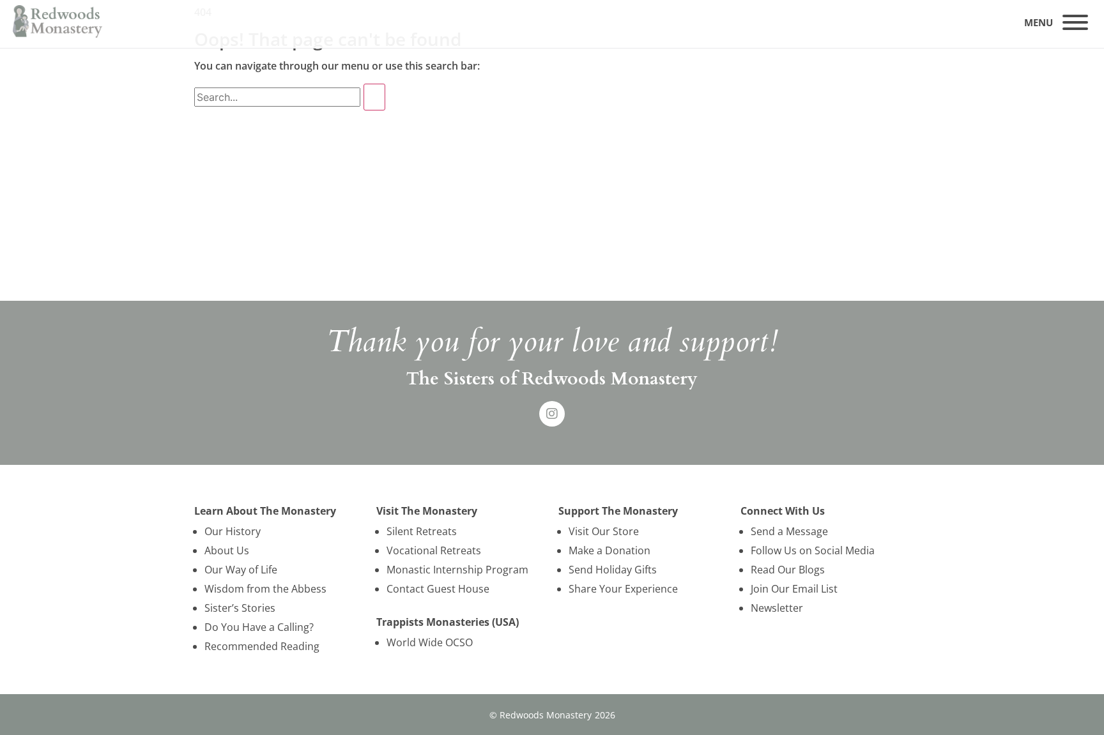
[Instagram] (552, 414)
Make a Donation (609, 550)
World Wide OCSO (430, 642)
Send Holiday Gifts (613, 570)
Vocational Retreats (434, 550)
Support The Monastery (618, 511)
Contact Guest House (438, 589)
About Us (226, 550)
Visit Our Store (604, 531)
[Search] (374, 97)
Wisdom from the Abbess (265, 589)
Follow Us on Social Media (813, 550)
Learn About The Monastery (265, 511)
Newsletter (777, 608)
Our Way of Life (240, 570)
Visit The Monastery (426, 511)
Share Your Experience (623, 589)
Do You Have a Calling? (259, 627)
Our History (232, 531)
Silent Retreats (422, 531)
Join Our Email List (794, 589)
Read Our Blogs (788, 570)
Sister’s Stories (239, 608)
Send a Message (789, 531)
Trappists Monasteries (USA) (447, 622)
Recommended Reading (261, 646)
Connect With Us (782, 511)
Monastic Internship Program (457, 570)
